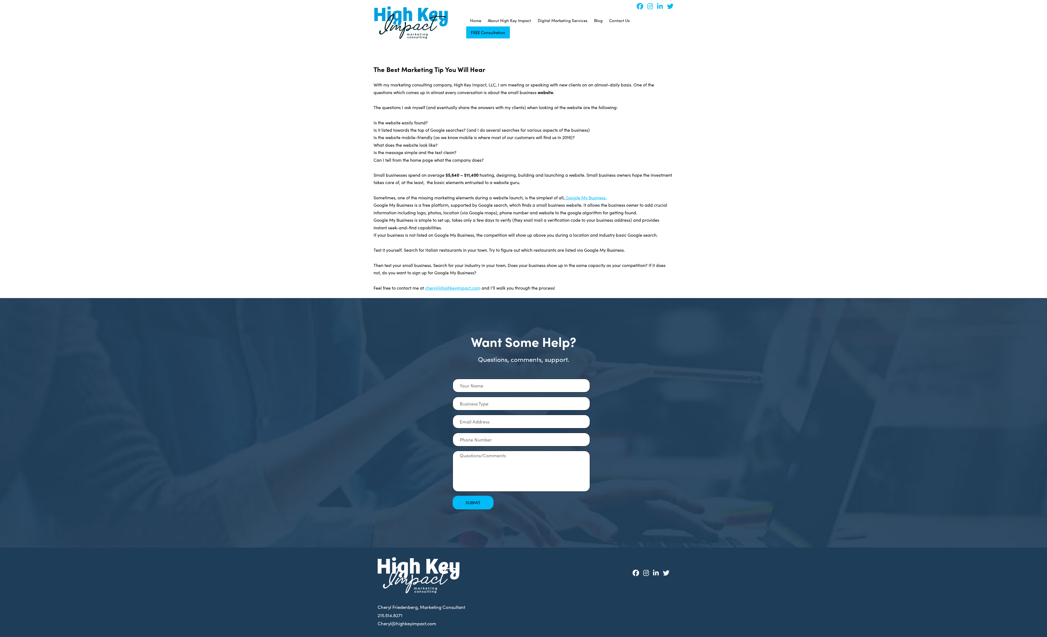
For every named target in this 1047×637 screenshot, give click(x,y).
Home (475, 20)
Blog (598, 20)
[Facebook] (638, 5)
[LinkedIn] (658, 5)
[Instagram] (648, 5)
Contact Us (619, 20)
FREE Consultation (488, 32)
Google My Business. (586, 197)
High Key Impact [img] (411, 22)
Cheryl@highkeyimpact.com (407, 623)
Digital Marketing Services (563, 20)
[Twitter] (668, 5)
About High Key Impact (509, 20)
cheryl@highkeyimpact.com (452, 288)
